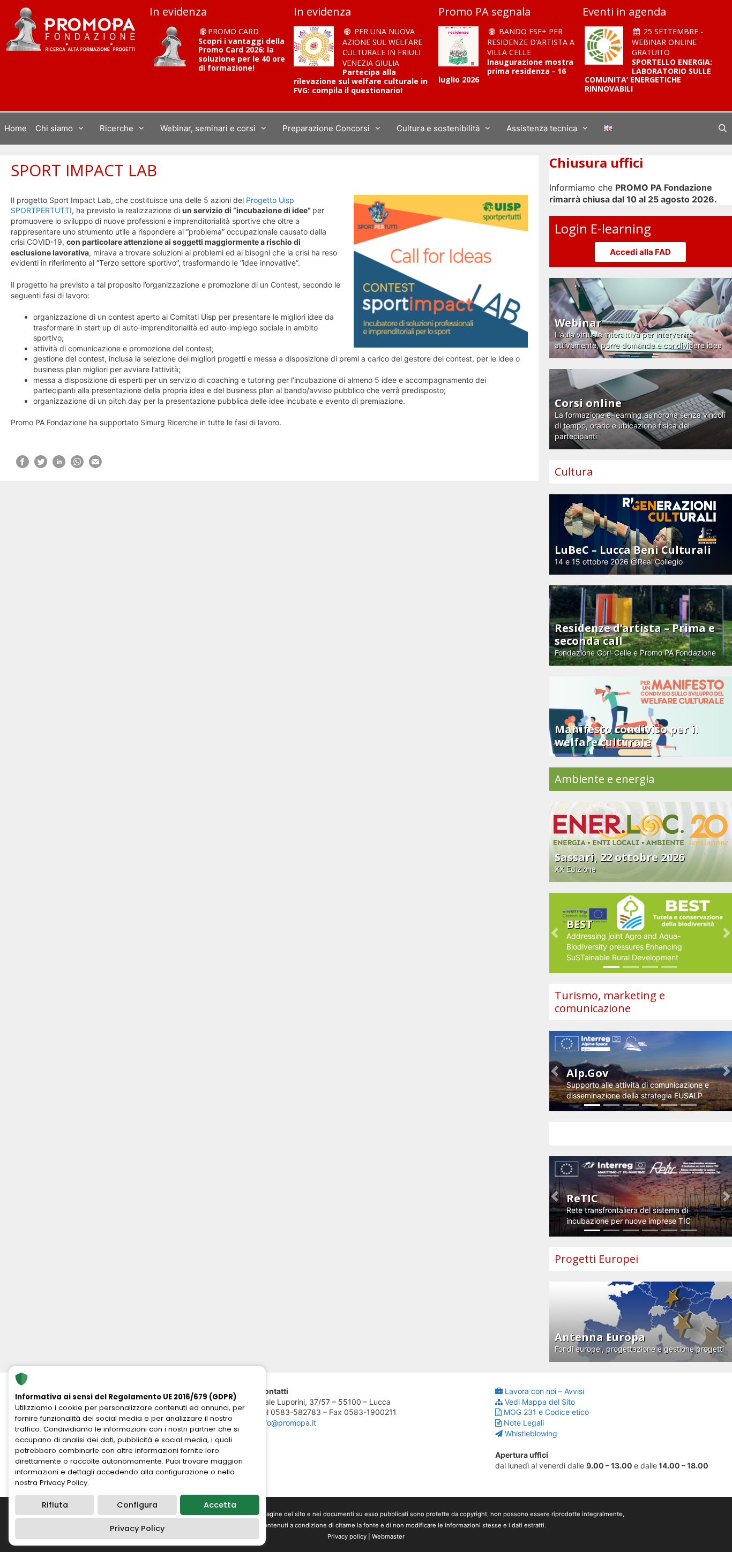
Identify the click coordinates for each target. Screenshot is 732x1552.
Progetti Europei (596, 1259)
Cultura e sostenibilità (438, 128)
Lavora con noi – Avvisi (544, 1391)
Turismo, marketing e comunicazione (610, 1001)
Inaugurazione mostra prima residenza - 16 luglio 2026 (505, 71)
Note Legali (524, 1422)
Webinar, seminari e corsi (208, 128)
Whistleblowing (531, 1433)
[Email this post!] (95, 465)
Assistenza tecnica (541, 128)
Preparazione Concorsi (326, 128)
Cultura (574, 471)
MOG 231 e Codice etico (546, 1412)
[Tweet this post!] (40, 465)
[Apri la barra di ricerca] (722, 128)
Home (15, 128)
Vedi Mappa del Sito (540, 1401)
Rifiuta (55, 1505)
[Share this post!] (22, 465)
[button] (554, 933)
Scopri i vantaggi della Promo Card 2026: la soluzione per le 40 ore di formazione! (241, 54)
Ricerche (116, 128)
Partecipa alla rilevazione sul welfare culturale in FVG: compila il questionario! (361, 81)
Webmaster (388, 1536)
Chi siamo (54, 128)
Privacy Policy (137, 1528)
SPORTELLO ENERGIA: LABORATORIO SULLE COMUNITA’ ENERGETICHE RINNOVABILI (648, 75)
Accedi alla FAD (640, 252)
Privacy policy (347, 1536)
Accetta (220, 1505)
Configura (137, 1505)
